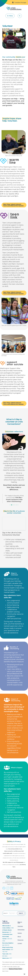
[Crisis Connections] (14, 9)
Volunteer (20, 926)
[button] (20, 16)
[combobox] (12, 913)
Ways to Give (20, 922)
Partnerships (21, 929)
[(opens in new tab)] (14, 38)
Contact (20, 943)
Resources (20, 940)
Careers (20, 933)
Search (5, 913)
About (19, 936)
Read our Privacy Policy (15, 969)
